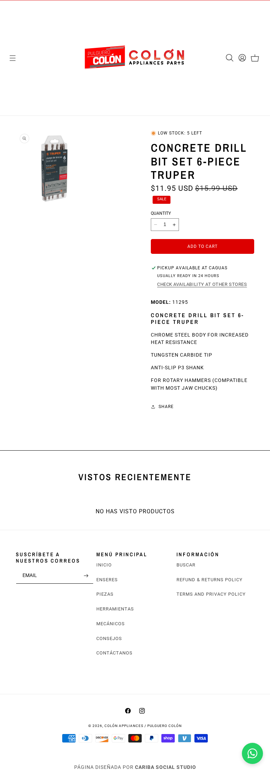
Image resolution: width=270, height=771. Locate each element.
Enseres (107, 579)
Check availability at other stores (202, 284)
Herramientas (115, 609)
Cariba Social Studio (165, 767)
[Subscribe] (86, 575)
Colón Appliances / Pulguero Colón (143, 726)
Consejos (109, 638)
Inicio (104, 565)
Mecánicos (110, 623)
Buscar (185, 565)
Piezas (105, 594)
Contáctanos (114, 653)
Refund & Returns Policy (209, 579)
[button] (12, 58)
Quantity (161, 213)
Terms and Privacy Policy (211, 594)
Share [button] (166, 406)
